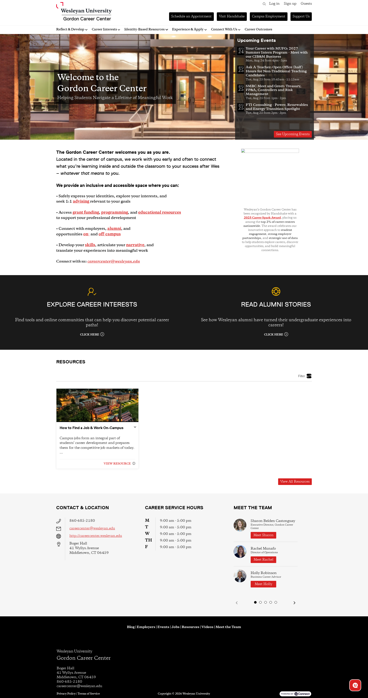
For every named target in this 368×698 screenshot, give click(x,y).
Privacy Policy (66, 694)
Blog (131, 627)
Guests (306, 3)
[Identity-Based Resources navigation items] (167, 29)
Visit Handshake (232, 16)
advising (81, 201)
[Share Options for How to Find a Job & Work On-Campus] (135, 428)
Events (163, 627)
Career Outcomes (258, 29)
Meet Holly (263, 584)
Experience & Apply (188, 29)
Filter (301, 376)
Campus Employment (268, 16)
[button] (237, 603)
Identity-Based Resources (144, 29)
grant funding (86, 212)
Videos (207, 627)
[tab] (255, 602)
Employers (146, 627)
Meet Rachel (263, 559)
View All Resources (295, 481)
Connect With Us (224, 29)
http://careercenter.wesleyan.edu (95, 535)
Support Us (301, 16)
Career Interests (104, 29)
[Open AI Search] (355, 685)
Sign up (290, 3)
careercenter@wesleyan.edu (114, 261)
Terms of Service (89, 694)
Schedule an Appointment (191, 16)
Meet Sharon (263, 535)
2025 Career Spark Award (262, 218)
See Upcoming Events (293, 134)
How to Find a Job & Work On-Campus (92, 428)
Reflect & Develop (70, 29)
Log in (274, 3)
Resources (190, 627)
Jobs (175, 627)
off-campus (110, 234)
